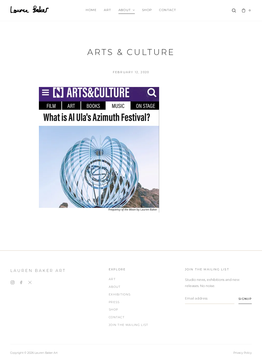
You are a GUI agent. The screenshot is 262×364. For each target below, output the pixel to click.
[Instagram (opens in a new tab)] (12, 283)
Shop (147, 10)
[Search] (233, 10)
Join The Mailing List (128, 325)
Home (91, 10)
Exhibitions (120, 294)
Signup (245, 299)
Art (107, 10)
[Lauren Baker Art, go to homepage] (29, 9)
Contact (167, 10)
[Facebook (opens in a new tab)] (21, 283)
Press (114, 302)
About (124, 10)
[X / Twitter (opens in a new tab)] (30, 283)
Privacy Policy (242, 353)
